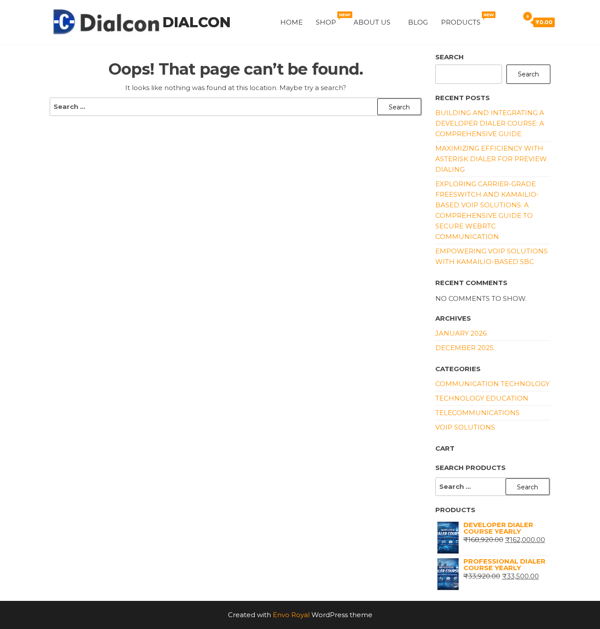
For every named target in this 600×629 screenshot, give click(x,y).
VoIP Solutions (465, 427)
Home (291, 22)
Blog (418, 22)
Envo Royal (291, 615)
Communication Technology (492, 384)
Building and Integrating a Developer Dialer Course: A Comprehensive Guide (489, 123)
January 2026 (461, 333)
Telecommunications (477, 412)
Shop (331, 19)
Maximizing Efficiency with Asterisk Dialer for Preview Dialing (491, 159)
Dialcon (197, 22)
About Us (372, 22)
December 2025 (464, 347)
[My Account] (498, 22)
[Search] (510, 22)
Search (449, 57)
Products (466, 19)
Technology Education (481, 398)
